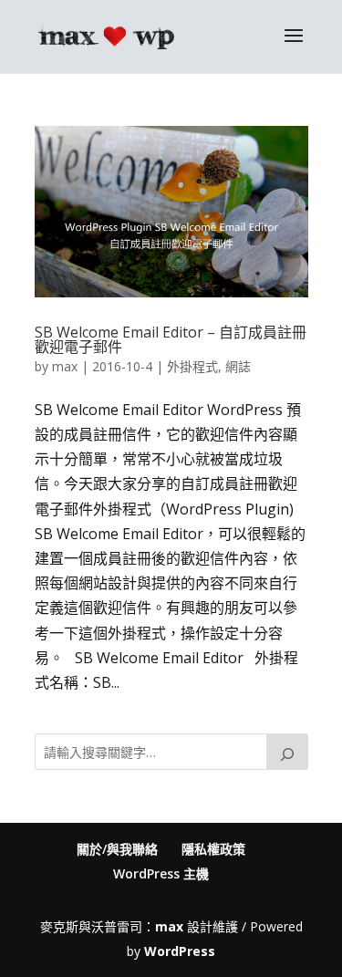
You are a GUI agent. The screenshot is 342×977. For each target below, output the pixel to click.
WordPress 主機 (161, 873)
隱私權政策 (213, 848)
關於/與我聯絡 (117, 848)
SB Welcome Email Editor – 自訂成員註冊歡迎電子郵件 (170, 339)
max (65, 366)
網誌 (238, 366)
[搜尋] (287, 751)
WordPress (179, 951)
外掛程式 (192, 366)
